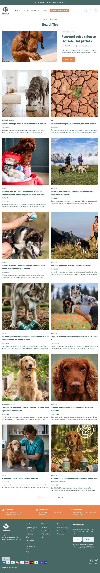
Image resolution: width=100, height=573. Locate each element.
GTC (91, 547)
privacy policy (81, 547)
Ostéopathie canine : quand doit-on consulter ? (20, 478)
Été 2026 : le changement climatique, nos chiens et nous (73, 124)
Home (45, 19)
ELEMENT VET (12, 568)
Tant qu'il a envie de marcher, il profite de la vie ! (71, 265)
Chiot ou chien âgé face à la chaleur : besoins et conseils (24, 124)
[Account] (90, 10)
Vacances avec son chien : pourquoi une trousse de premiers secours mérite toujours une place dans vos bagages (23, 194)
